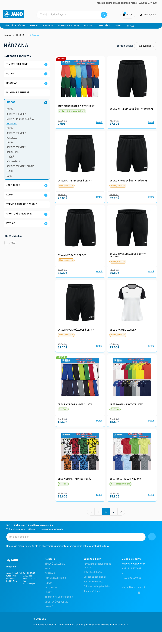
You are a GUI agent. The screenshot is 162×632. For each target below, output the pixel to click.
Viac (131, 26)
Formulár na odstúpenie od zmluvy (97, 566)
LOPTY (48, 592)
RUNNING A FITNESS (55, 578)
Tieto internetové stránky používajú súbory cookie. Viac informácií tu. (93, 625)
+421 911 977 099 (131, 568)
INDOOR (49, 583)
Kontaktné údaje (92, 591)
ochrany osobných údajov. (96, 546)
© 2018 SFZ (39, 619)
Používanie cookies (93, 582)
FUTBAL (49, 569)
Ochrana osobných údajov (97, 586)
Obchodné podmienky (95, 577)
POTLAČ (49, 607)
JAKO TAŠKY (51, 588)
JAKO (12, 243)
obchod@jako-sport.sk (133, 587)
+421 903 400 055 (131, 578)
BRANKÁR (50, 573)
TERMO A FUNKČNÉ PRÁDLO (59, 597)
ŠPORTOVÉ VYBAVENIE (56, 602)
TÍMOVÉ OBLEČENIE (55, 564)
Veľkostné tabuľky (93, 572)
